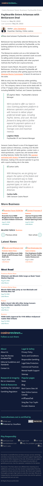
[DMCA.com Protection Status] (35, 421)
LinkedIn (8, 341)
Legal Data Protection (30, 363)
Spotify (32, 341)
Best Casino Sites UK (30, 388)
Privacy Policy (27, 352)
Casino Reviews (7, 10)
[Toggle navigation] (38, 3)
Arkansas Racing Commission (12, 74)
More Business (10, 204)
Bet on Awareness (8, 381)
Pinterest (12, 341)
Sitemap (25, 374)
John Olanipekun (19, 29)
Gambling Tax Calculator (10, 388)
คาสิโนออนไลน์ (27, 398)
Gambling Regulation (9, 391)
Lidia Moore (5, 224)
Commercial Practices (30, 367)
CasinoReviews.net (9, 417)
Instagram (27, 341)
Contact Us (5, 368)
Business (23, 10)
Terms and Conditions (30, 356)
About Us (4, 352)
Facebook (22, 341)
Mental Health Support (30, 370)
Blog (23, 385)
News (17, 10)
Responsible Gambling (30, 359)
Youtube (17, 341)
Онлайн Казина (28, 406)
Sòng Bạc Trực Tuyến (30, 402)
